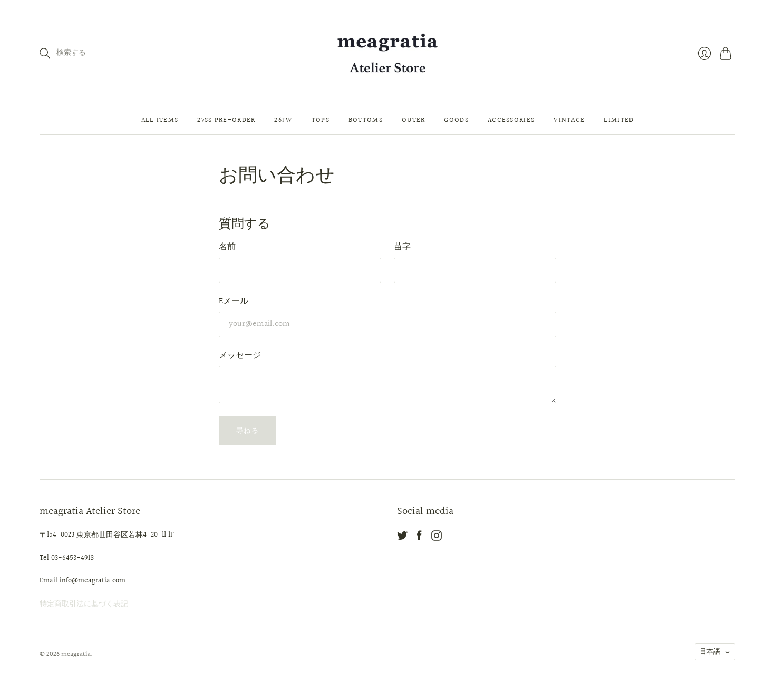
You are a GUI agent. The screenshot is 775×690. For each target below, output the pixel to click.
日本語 (710, 651)
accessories (511, 120)
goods (456, 120)
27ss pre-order (226, 120)
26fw (283, 120)
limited (619, 120)
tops (321, 120)
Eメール (233, 301)
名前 (227, 247)
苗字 (402, 247)
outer (413, 120)
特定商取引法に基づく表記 (84, 604)
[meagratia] (387, 53)
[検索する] (45, 53)
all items (160, 120)
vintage (569, 120)
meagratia (76, 654)
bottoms (365, 120)
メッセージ (240, 355)
